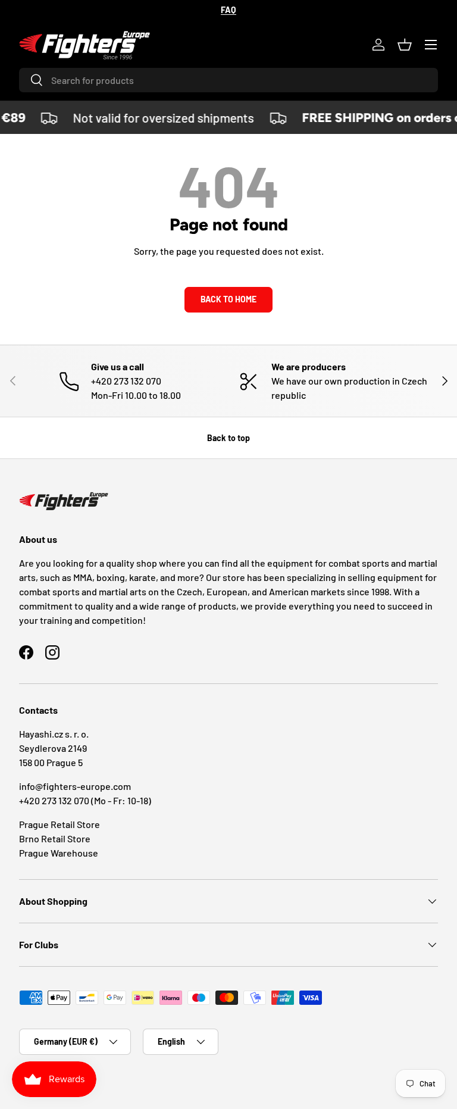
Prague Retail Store (59, 824)
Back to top (228, 438)
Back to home (228, 299)
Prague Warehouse (58, 852)
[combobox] (228, 80)
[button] (405, 45)
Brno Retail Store (54, 838)
